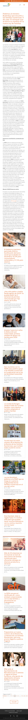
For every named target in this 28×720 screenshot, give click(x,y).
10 (22, 696)
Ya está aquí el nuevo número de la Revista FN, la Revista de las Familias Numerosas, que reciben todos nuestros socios (13, 444)
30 (26, 696)
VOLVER (14, 702)
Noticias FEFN (12, 26)
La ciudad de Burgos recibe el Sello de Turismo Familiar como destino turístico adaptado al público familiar (13, 407)
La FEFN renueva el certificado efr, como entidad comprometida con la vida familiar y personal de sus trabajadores (13, 597)
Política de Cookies (13, 712)
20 (24, 696)
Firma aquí (13, 201)
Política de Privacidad (10, 710)
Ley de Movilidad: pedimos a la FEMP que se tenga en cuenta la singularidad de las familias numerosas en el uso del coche (14, 481)
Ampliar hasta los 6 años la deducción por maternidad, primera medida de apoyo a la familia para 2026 (13, 333)
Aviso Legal (19, 710)
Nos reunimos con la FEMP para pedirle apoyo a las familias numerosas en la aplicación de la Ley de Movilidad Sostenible (13, 370)
